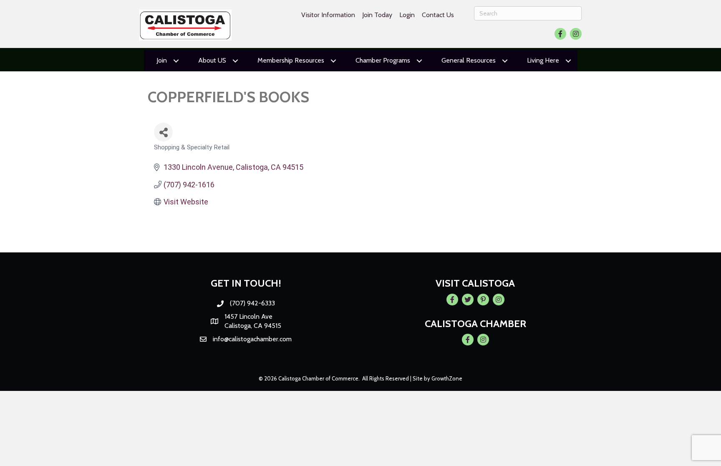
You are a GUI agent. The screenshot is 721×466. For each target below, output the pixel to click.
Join (161, 60)
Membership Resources (290, 60)
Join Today (377, 15)
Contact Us (438, 15)
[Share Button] (163, 132)
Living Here (543, 60)
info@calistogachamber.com (252, 339)
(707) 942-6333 (252, 303)
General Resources (468, 60)
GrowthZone (446, 378)
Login (407, 15)
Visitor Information (328, 15)
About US (212, 60)
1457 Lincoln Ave (248, 316)
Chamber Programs (382, 60)
